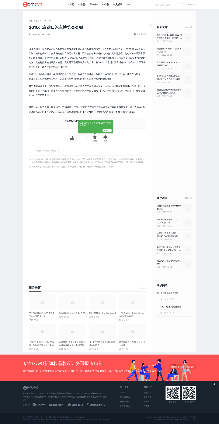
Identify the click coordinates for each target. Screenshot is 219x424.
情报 (54, 150)
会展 (31, 21)
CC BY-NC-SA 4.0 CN (76, 417)
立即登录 (190, 366)
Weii (35, 34)
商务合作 (148, 401)
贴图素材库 (125, 397)
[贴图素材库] (41, 404)
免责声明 (67, 162)
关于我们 (148, 392)
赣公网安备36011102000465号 (166, 419)
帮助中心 (148, 406)
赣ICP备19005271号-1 (188, 419)
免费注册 (175, 366)
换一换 (188, 198)
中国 (36, 21)
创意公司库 (125, 406)
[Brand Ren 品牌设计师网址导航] (60, 404)
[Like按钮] (71, 138)
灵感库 (118, 4)
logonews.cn (173, 417)
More (188, 27)
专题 (82, 4)
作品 (106, 4)
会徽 (39, 150)
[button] (105, 138)
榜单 (94, 4)
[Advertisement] (87, 207)
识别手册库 (125, 401)
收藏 (95, 141)
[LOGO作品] (78, 404)
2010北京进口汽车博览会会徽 (56, 27)
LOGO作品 (124, 392)
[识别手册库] (97, 404)
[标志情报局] (32, 4)
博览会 (63, 49)
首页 (71, 4)
